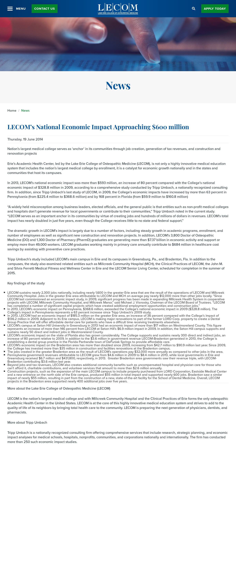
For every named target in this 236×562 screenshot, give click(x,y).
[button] (10, 9)
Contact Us (44, 8)
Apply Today (215, 8)
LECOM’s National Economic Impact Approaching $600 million (98, 128)
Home (11, 110)
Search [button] (193, 8)
